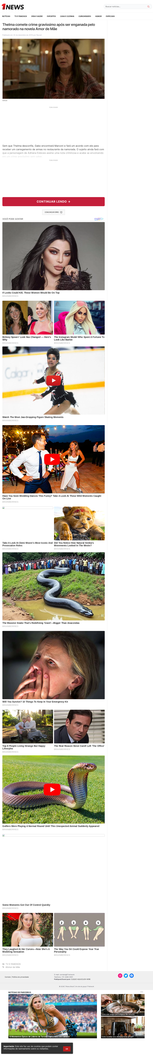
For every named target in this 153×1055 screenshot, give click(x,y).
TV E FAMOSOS (20, 16)
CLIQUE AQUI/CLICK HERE (80, 979)
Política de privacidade (20, 977)
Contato (8, 977)
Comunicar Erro (52, 212)
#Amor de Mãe (13, 967)
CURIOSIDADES (85, 16)
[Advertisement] (53, 125)
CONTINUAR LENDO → (54, 201)
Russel (38, 35)
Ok (67, 1049)
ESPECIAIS (110, 16)
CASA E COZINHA (67, 16)
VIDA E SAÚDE (37, 16)
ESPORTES (51, 16)
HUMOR (98, 16)
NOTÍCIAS (6, 16)
